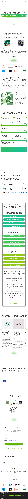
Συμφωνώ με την (10, 440)
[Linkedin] (11, 479)
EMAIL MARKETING (6, 85)
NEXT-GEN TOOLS (14, 85)
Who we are (2, 471)
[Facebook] (13, 479)
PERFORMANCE (22, 85)
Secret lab (14, 471)
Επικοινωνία (14, 472)
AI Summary (24, 471)
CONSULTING (19, 83)
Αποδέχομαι (11, 495)
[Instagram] (14, 479)
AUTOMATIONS (11, 83)
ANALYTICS (5, 83)
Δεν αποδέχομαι (18, 495)
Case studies (10, 471)
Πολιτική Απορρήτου (12, 440)
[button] (25, 1)
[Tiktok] (16, 479)
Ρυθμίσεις (24, 495)
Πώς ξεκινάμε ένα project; (10, 456)
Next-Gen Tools (19, 471)
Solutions (6, 471)
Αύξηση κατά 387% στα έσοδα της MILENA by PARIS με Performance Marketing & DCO (18, 333)
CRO (24, 83)
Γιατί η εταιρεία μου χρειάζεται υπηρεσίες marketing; (13, 449)
